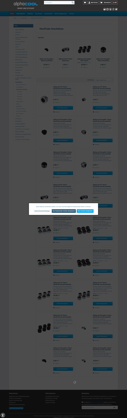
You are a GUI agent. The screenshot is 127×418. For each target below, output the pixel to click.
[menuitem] (59, 2)
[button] (3, 415)
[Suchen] (72, 2)
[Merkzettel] (85, 2)
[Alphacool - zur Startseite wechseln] (26, 6)
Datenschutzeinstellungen (42, 211)
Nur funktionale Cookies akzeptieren (64, 211)
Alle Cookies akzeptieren (85, 211)
